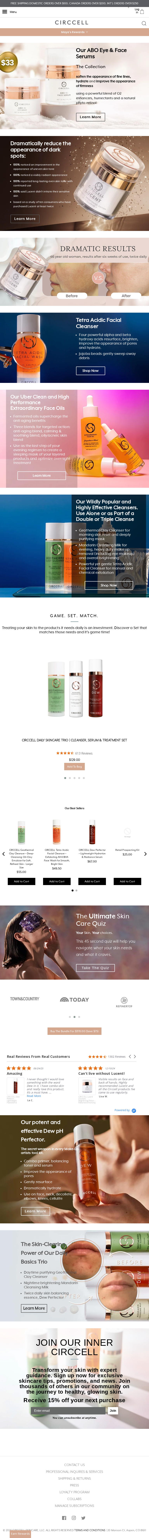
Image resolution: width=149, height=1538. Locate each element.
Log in (137, 11)
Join (113, 1410)
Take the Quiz (95, 968)
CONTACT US (74, 1465)
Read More (105, 1100)
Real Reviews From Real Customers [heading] (38, 1056)
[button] (74, 32)
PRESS (74, 1485)
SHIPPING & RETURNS (74, 1479)
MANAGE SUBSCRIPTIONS (74, 1506)
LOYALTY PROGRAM (75, 1492)
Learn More (90, 117)
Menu (13, 12)
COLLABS (74, 1499)
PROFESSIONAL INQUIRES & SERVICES (74, 1472)
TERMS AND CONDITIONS (89, 1530)
